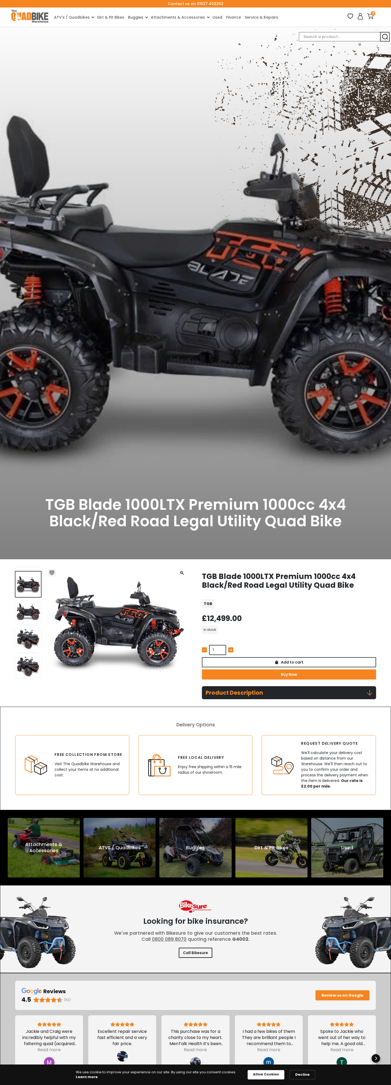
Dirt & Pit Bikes (110, 17)
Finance (233, 17)
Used (217, 17)
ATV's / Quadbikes (72, 17)
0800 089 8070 (169, 939)
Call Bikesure (195, 952)
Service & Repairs (261, 17)
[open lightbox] (182, 573)
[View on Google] (49, 1062)
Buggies (135, 17)
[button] (73, 17)
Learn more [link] (87, 1077)
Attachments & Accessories (178, 17)
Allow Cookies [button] (266, 1074)
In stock (209, 629)
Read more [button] (49, 1050)
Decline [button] (302, 1074)
